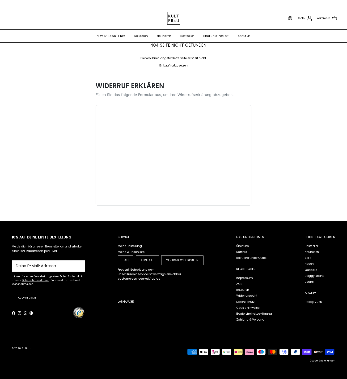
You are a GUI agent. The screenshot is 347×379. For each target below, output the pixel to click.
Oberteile (311, 270)
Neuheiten (164, 36)
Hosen (309, 264)
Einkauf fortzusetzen (173, 65)
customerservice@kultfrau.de (139, 279)
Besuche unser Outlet (251, 258)
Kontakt (147, 260)
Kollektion (141, 36)
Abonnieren (27, 298)
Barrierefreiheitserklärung (254, 314)
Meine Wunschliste (131, 252)
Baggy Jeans (314, 276)
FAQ (126, 260)
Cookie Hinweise (247, 308)
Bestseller (187, 36)
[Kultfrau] (173, 18)
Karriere (241, 252)
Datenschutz (245, 302)
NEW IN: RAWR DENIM (111, 36)
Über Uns (242, 246)
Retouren (242, 290)
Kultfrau (26, 348)
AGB (239, 284)
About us (244, 36)
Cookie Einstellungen (322, 360)
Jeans (309, 282)
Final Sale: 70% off (216, 36)
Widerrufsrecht (246, 296)
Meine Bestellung (130, 246)
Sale (308, 258)
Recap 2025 (313, 302)
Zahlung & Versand (250, 319)
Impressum (244, 278)
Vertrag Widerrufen (182, 260)
